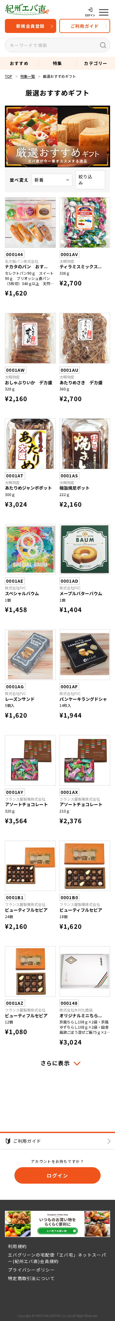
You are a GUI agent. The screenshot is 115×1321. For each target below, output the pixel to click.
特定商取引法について (31, 1278)
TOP (8, 76)
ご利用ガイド (85, 26)
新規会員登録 (30, 26)
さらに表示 (56, 1063)
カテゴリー (95, 63)
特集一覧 (27, 76)
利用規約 (17, 1246)
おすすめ (19, 63)
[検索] (103, 45)
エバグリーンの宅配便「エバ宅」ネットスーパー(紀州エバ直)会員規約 (57, 1258)
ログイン (57, 1175)
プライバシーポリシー (31, 1270)
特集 (57, 63)
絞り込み (86, 179)
